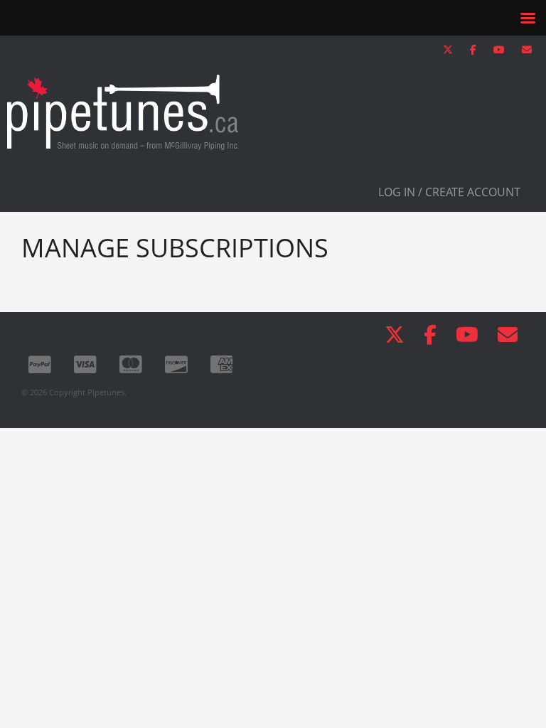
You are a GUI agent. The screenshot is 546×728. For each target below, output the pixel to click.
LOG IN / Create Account (449, 192)
